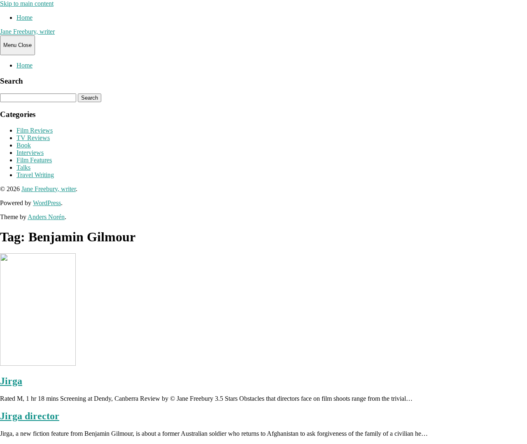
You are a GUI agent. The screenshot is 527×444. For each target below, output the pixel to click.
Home (24, 17)
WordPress (47, 202)
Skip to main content (27, 3)
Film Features (34, 160)
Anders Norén (46, 216)
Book (23, 145)
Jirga (11, 381)
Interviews (30, 152)
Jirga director (29, 416)
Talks (23, 167)
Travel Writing (35, 174)
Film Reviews (34, 130)
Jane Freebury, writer (27, 31)
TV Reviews (33, 137)
